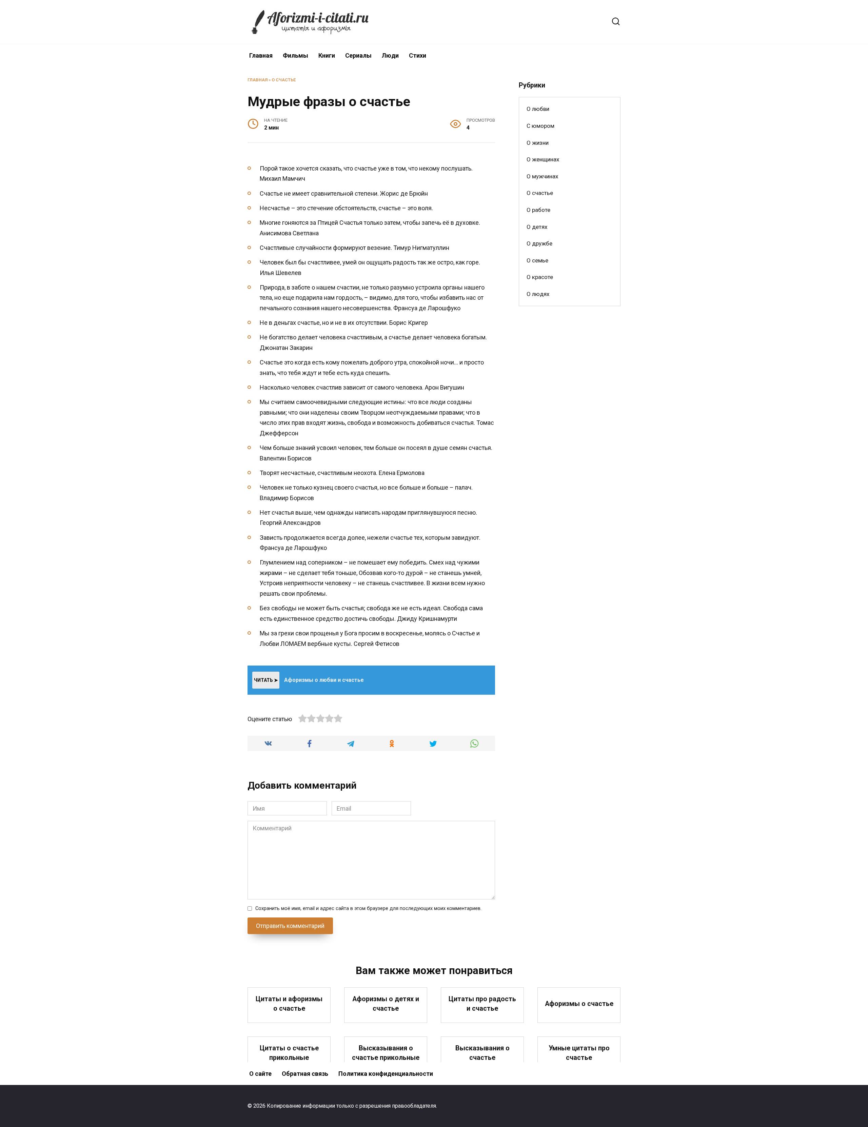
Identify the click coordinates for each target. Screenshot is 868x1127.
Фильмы (295, 55)
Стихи (417, 55)
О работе (538, 209)
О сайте (260, 1073)
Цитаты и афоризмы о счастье (289, 1003)
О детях (537, 226)
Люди (390, 55)
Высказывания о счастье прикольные (385, 1053)
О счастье (284, 79)
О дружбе (539, 243)
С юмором (540, 125)
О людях (538, 294)
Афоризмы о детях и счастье (385, 1003)
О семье (537, 260)
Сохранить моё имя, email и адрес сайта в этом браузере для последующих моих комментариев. (368, 908)
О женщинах (543, 159)
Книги (326, 55)
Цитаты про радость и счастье (482, 1003)
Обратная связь (305, 1073)
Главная (261, 55)
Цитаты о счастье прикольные (289, 1053)
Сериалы (358, 55)
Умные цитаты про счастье (579, 1053)
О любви (538, 108)
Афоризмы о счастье (579, 1004)
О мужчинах (542, 176)
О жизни (538, 142)
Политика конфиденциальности (385, 1073)
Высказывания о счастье (482, 1053)
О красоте (540, 277)
